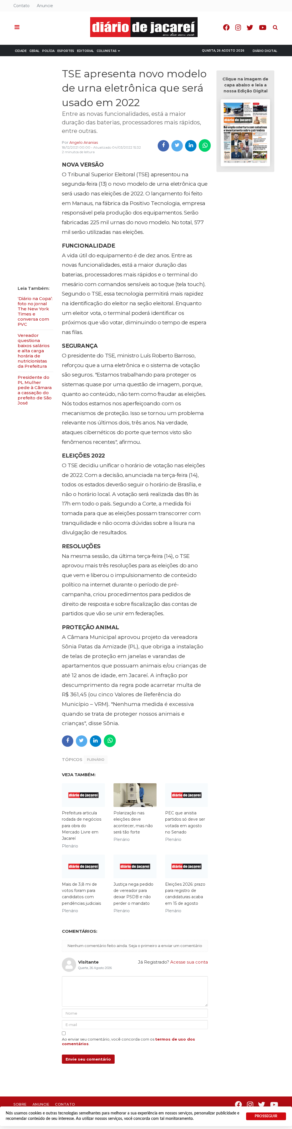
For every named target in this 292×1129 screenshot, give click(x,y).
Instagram (238, 27)
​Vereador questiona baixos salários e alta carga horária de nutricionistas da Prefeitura (34, 351)
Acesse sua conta (189, 962)
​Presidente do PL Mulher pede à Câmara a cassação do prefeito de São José (35, 390)
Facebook (226, 27)
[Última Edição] (245, 133)
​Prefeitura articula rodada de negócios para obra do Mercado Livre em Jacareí (81, 825)
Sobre (20, 1104)
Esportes (65, 51)
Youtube (262, 27)
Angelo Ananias (83, 142)
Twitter (250, 27)
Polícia (48, 51)
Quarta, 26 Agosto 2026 (223, 50)
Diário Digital (265, 51)
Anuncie (45, 5)
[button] (17, 27)
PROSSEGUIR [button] (266, 1116)
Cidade (21, 51)
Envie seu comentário (88, 1059)
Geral (34, 51)
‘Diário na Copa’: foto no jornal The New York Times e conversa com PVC (35, 311)
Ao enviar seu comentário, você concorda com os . (128, 1041)
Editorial (85, 51)
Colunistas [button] (107, 51)
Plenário (95, 760)
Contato (21, 5)
